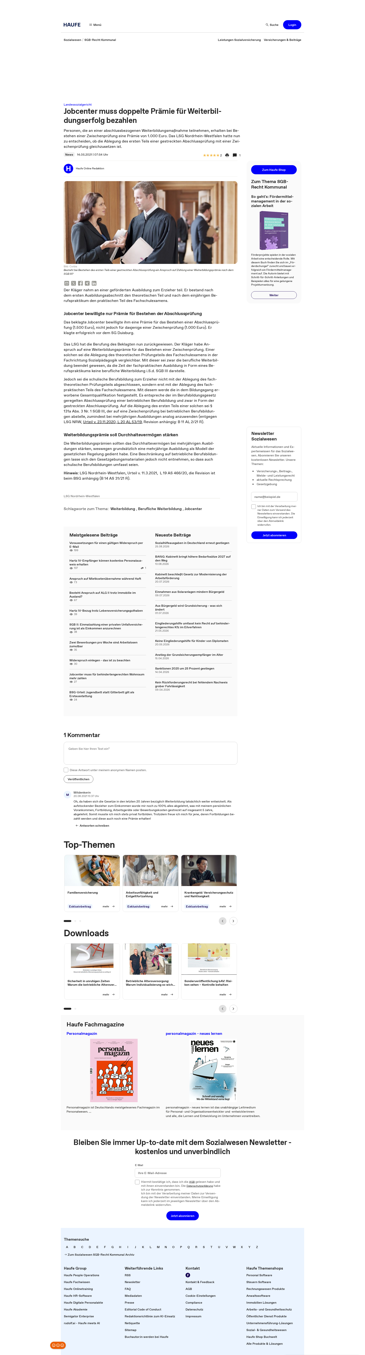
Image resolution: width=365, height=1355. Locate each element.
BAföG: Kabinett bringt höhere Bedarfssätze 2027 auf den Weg (193, 558)
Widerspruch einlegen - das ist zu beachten (99, 660)
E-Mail (139, 1165)
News (69, 154)
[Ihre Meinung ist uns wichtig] (58, 1345)
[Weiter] (233, 921)
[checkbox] (66, 770)
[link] (72, 40)
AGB (192, 1182)
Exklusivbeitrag (80, 906)
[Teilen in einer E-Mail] (67, 283)
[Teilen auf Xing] (87, 283)
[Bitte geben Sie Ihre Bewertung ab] (217, 155)
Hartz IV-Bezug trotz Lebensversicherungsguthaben (106, 610)
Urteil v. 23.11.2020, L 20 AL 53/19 (112, 421)
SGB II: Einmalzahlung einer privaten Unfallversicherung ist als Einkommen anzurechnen (106, 626)
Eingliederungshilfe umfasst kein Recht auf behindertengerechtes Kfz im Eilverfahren (192, 625)
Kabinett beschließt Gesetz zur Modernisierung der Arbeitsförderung (191, 576)
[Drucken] (227, 155)
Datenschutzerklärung (199, 1186)
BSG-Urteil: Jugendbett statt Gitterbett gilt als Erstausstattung (101, 694)
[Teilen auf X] (74, 283)
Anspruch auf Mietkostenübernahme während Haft (105, 578)
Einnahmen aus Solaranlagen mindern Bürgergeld (189, 592)
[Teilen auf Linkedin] (94, 283)
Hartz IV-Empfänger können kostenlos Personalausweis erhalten (106, 562)
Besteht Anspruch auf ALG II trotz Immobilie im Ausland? (102, 594)
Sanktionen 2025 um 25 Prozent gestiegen (184, 668)
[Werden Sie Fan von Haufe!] (188, 1275)
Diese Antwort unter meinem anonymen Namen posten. (108, 770)
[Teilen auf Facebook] (80, 283)
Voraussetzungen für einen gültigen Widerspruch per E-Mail (106, 545)
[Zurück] (222, 921)
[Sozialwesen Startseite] (73, 24)
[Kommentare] (235, 155)
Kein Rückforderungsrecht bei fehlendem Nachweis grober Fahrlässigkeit (191, 684)
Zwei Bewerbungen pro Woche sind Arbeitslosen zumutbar (103, 644)
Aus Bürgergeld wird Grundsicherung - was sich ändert (188, 607)
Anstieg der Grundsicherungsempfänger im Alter (189, 655)
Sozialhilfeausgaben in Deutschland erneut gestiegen (192, 543)
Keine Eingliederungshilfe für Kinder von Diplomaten (191, 641)
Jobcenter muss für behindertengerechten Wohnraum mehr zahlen (106, 676)
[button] (292, 24)
